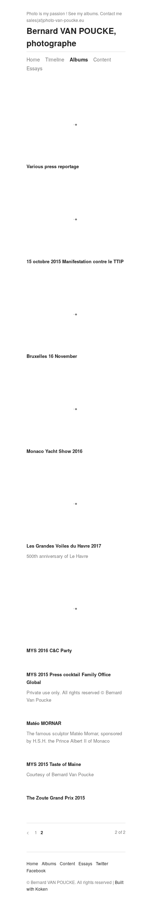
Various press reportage (53, 166)
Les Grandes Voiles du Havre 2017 (64, 545)
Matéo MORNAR (44, 723)
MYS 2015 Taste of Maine (54, 764)
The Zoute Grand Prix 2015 (56, 797)
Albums (79, 59)
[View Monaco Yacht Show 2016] (76, 411)
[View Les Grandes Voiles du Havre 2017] (76, 506)
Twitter (102, 863)
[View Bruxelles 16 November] (76, 316)
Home (33, 59)
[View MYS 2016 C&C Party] (76, 611)
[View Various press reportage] (76, 127)
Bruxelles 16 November (52, 356)
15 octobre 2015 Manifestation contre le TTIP (75, 261)
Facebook (36, 870)
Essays (34, 68)
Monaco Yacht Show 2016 (54, 451)
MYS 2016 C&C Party (49, 650)
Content (102, 59)
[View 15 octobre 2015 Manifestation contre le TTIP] (76, 222)
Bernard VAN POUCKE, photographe (71, 37)
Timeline (54, 59)
